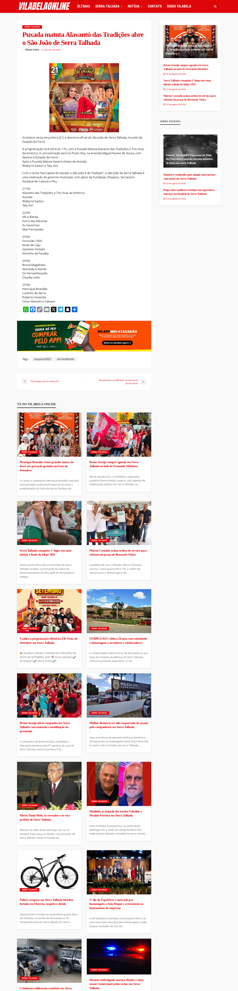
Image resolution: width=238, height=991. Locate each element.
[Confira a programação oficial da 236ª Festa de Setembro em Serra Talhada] (49, 611)
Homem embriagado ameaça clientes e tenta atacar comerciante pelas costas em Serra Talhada (116, 984)
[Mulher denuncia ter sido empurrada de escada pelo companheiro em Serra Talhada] (119, 695)
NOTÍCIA (134, 6)
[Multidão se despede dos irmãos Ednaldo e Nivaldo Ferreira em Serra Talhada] (119, 784)
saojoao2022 (42, 359)
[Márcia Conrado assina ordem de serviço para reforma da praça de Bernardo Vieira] (119, 523)
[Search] (215, 6)
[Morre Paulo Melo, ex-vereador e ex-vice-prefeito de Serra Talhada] (49, 786)
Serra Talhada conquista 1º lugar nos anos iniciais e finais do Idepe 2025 (45, 552)
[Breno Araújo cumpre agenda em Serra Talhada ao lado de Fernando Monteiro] (119, 434)
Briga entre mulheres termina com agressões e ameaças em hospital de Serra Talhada (189, 191)
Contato (155, 6)
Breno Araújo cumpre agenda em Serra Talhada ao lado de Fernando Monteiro (113, 464)
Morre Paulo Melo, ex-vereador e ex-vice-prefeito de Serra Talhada (45, 817)
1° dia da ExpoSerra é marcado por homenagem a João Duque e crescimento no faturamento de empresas (116, 904)
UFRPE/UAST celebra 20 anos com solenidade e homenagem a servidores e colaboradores (118, 640)
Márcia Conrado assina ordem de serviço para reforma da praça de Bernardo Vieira (118, 552)
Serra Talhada (32, 27)
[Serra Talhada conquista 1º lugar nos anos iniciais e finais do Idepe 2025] (49, 523)
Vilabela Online (32, 50)
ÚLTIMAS (83, 6)
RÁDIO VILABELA (179, 6)
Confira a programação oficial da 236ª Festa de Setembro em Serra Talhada (48, 640)
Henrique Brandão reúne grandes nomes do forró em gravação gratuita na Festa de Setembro (47, 466)
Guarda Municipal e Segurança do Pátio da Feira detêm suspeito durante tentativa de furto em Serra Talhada (189, 159)
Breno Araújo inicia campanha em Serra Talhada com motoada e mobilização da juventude (45, 727)
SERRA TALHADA (107, 6)
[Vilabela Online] (45, 6)
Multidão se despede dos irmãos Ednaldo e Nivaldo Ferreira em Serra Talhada (115, 813)
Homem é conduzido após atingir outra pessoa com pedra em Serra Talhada (189, 176)
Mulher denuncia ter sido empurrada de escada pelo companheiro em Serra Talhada (118, 725)
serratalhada (65, 359)
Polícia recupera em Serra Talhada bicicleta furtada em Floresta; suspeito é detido (46, 902)
